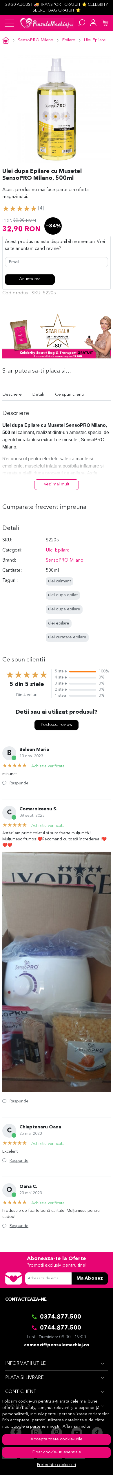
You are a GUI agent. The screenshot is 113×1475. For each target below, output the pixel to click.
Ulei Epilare (95, 40)
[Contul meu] (93, 23)
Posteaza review (56, 725)
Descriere (12, 394)
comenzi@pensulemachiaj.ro (56, 1345)
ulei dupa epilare (64, 609)
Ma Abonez (89, 1278)
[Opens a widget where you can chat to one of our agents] (91, 1465)
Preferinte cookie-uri (56, 1465)
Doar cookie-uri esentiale (56, 1452)
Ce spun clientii (70, 394)
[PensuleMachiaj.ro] (47, 23)
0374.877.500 (60, 1317)
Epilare (68, 40)
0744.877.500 (60, 1328)
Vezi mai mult (56, 484)
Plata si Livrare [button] (24, 1377)
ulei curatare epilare (67, 637)
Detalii (38, 394)
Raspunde (19, 783)
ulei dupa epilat (63, 595)
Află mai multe (76, 1426)
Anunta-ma (30, 279)
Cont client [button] (21, 1392)
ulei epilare (58, 623)
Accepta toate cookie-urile (56, 1439)
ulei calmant (59, 581)
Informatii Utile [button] (25, 1363)
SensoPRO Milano (35, 40)
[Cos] (104, 23)
